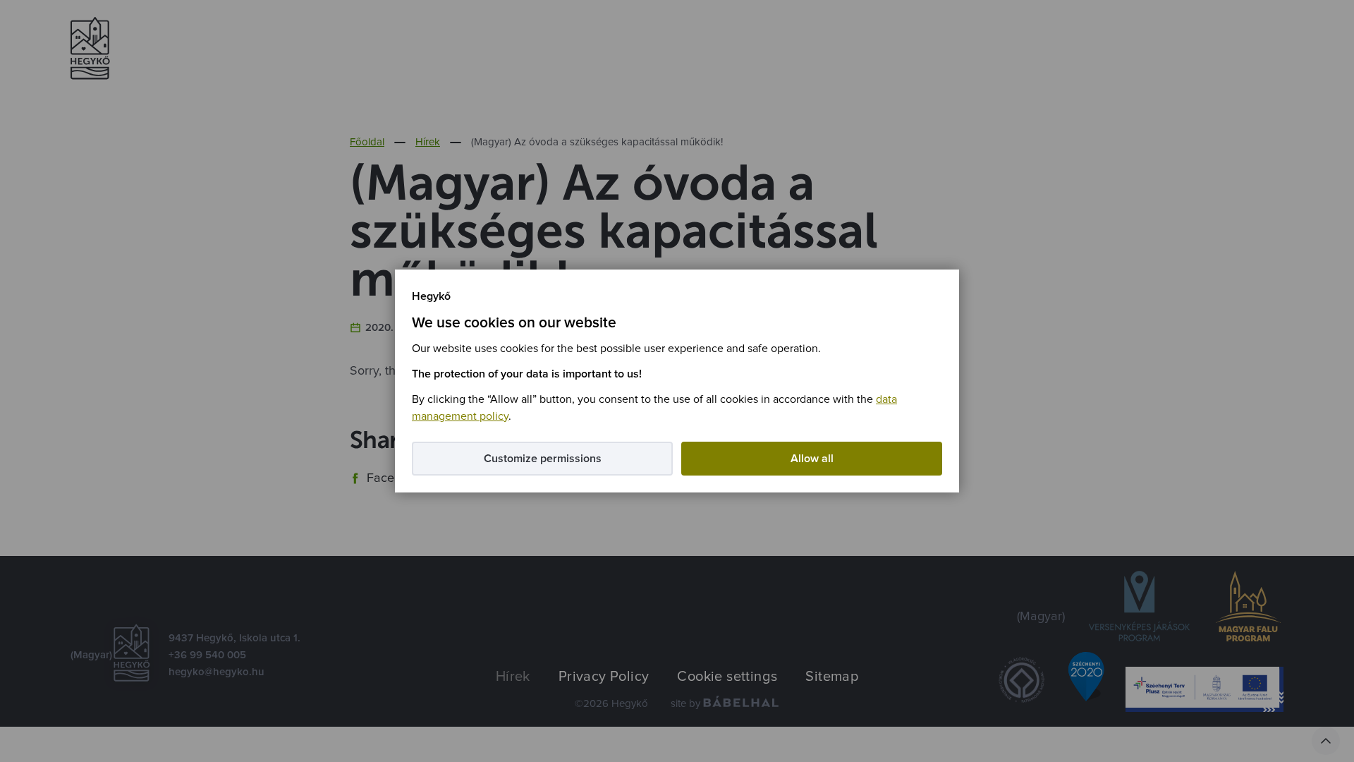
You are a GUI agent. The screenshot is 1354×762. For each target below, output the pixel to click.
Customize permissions (543, 458)
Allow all (812, 458)
